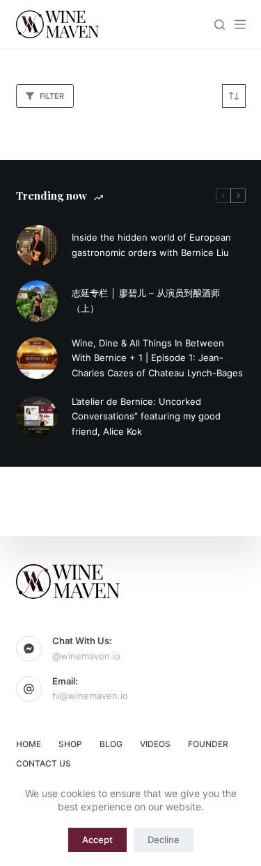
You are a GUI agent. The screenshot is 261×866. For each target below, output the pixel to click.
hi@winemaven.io (90, 695)
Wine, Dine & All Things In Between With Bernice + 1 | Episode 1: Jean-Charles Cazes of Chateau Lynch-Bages (157, 357)
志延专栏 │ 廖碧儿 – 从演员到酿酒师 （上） (146, 300)
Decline (164, 839)
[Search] (219, 24)
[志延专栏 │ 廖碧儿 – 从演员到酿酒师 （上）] (37, 301)
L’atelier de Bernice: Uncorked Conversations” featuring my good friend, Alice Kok (146, 416)
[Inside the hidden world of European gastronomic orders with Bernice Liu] (37, 245)
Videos (155, 744)
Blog (111, 744)
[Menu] (240, 24)
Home (28, 744)
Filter (52, 96)
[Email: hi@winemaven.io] (29, 689)
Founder (208, 744)
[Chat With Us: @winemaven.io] (29, 649)
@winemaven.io (86, 655)
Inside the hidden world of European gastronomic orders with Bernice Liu (151, 244)
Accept (97, 839)
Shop (70, 744)
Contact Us (43, 763)
